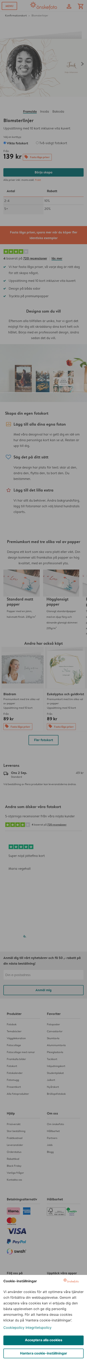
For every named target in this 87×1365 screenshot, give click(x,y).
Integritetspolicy (39, 1327)
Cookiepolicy (13, 1327)
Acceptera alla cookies (43, 1340)
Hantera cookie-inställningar (43, 1353)
